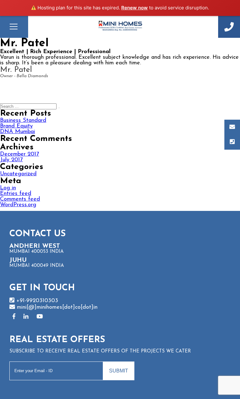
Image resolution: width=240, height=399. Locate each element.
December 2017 (19, 154)
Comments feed (20, 199)
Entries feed (15, 194)
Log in (8, 188)
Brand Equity (16, 126)
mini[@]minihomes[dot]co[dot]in (56, 307)
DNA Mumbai (17, 132)
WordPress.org (18, 205)
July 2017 (11, 160)
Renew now (134, 8)
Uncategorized (18, 174)
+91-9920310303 (229, 27)
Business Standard (23, 120)
